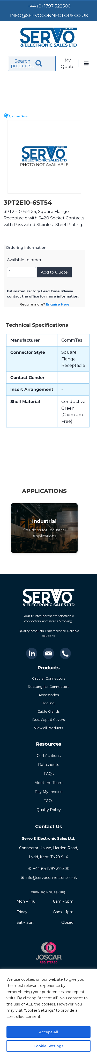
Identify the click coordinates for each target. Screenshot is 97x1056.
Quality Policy (48, 809)
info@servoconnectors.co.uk (51, 877)
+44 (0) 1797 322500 (51, 868)
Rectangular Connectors (48, 687)
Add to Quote (54, 272)
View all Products (48, 728)
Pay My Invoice (49, 791)
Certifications (49, 755)
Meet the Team (48, 782)
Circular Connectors (48, 678)
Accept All (48, 1032)
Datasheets (48, 764)
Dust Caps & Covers (48, 720)
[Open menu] (86, 63)
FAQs (49, 773)
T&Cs (48, 800)
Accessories (49, 695)
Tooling (48, 703)
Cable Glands (48, 711)
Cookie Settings (48, 1046)
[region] (48, 1012)
